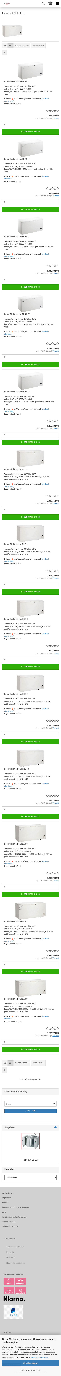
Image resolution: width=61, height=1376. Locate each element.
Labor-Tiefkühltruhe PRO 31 (16, 619)
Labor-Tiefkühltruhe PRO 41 (16, 694)
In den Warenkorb (30, 132)
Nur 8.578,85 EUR (30, 1160)
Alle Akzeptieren (30, 1363)
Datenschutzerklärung (39, 1357)
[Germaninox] (5, 3)
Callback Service (8, 1222)
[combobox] (21, 46)
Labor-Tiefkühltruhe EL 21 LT (17, 159)
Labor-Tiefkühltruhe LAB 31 (16, 921)
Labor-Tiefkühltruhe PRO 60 (16, 769)
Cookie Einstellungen (10, 1226)
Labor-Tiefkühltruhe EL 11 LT (17, 81)
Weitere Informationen (30, 1370)
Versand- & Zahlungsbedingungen (15, 1207)
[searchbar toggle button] (43, 3)
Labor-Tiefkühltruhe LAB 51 (16, 999)
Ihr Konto (10, 1252)
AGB (4, 1212)
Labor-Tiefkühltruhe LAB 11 (16, 844)
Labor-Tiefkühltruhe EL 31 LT (17, 236)
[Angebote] (55, 1127)
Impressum (6, 1198)
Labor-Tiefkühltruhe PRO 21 (16, 544)
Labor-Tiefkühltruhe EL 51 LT (17, 392)
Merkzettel (10, 1258)
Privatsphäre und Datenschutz (14, 1217)
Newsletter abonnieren (15, 1263)
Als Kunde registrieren (15, 1247)
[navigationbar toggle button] (57, 3)
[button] (5, 46)
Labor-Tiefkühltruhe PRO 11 (16, 469)
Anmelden (30, 1111)
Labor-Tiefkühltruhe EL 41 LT (17, 314)
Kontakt (5, 1202)
